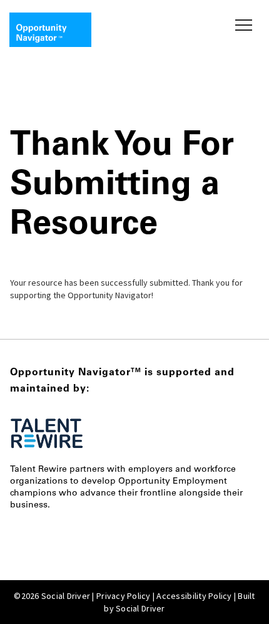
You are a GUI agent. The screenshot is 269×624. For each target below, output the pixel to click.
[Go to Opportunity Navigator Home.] (50, 30)
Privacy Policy (123, 595)
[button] (241, 25)
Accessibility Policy (193, 595)
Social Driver (140, 608)
